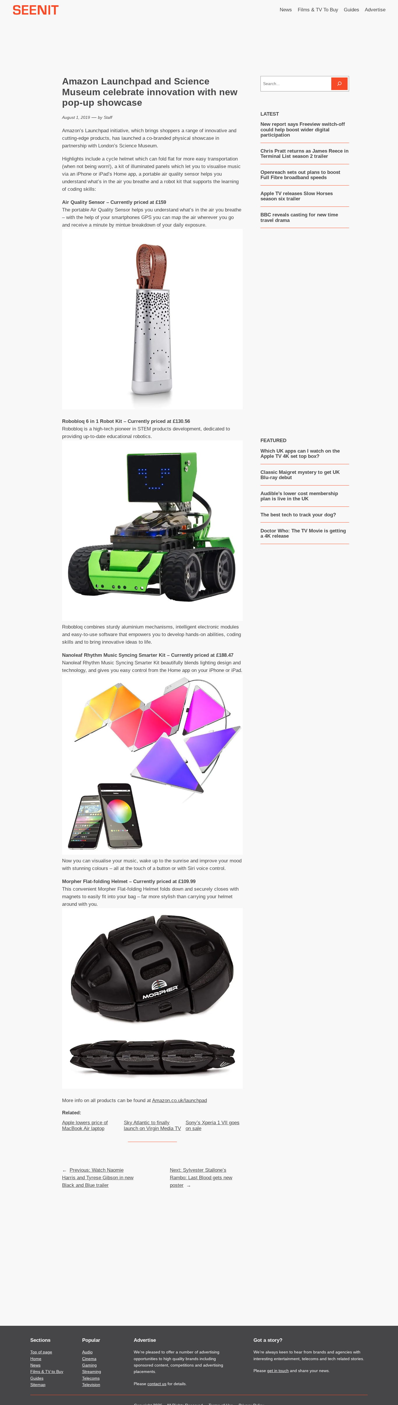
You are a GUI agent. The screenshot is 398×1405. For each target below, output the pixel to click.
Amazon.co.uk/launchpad (179, 1100)
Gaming (89, 1365)
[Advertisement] (304, 328)
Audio (87, 1352)
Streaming (91, 1371)
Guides (36, 1378)
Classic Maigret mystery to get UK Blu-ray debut (300, 475)
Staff (108, 117)
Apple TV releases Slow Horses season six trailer (296, 196)
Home (35, 1358)
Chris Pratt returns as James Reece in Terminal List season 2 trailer (304, 154)
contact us (156, 1383)
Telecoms (91, 1378)
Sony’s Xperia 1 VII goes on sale (212, 1125)
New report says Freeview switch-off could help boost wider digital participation (302, 130)
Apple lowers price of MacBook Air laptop (85, 1125)
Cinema (89, 1358)
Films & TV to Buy (46, 1371)
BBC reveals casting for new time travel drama (299, 217)
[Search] (339, 83)
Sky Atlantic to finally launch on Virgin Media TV (152, 1125)
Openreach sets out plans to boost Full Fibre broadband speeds (300, 175)
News (35, 1365)
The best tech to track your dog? (298, 515)
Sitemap (37, 1384)
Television (91, 1384)
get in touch (278, 1370)
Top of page (41, 1352)
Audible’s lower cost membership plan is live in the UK (299, 496)
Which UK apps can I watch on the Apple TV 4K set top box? (300, 454)
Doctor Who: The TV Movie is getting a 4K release (303, 533)
